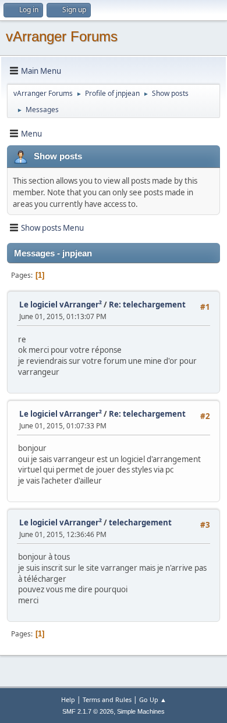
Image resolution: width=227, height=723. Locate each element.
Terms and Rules (107, 699)
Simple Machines (141, 711)
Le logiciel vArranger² (60, 304)
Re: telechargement (147, 304)
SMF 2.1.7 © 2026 (88, 711)
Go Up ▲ (152, 699)
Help (68, 699)
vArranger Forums (62, 36)
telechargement (140, 522)
